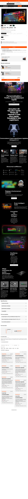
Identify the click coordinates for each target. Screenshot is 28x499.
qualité (2, 348)
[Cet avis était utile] (10, 362)
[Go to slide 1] (2, 26)
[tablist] (15, 6)
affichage (7, 348)
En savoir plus (14, 146)
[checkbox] (1, 72)
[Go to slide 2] (5, 26)
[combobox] (10, 345)
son (15, 348)
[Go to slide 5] (14, 26)
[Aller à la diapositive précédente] (1, 0)
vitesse (13, 348)
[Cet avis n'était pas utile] (25, 362)
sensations (10, 348)
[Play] (5, 152)
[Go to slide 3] (8, 26)
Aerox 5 (6, 66)
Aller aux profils (14, 198)
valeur (4, 348)
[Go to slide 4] (11, 26)
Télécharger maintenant (14, 265)
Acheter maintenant (4, 60)
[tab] (15, 6)
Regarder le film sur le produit (14, 104)
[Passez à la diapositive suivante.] (26, 0)
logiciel (17, 348)
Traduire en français (5, 372)
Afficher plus (7, 350)
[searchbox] (3, 345)
